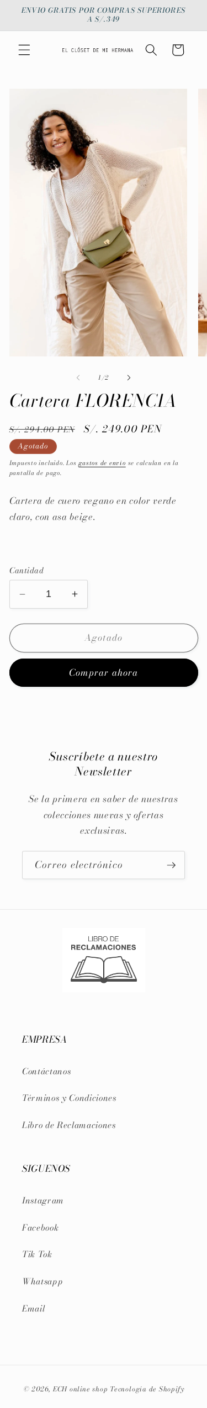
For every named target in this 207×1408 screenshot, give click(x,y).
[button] (24, 50)
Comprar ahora (103, 672)
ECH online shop (80, 1389)
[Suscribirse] (171, 865)
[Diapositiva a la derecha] (129, 377)
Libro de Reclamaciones (69, 1125)
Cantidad (26, 571)
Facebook (40, 1227)
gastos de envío (102, 462)
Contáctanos (46, 1071)
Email (33, 1308)
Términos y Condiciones (69, 1097)
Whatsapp (42, 1281)
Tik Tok (37, 1254)
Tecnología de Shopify (147, 1389)
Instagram (43, 1200)
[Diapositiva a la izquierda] (78, 377)
